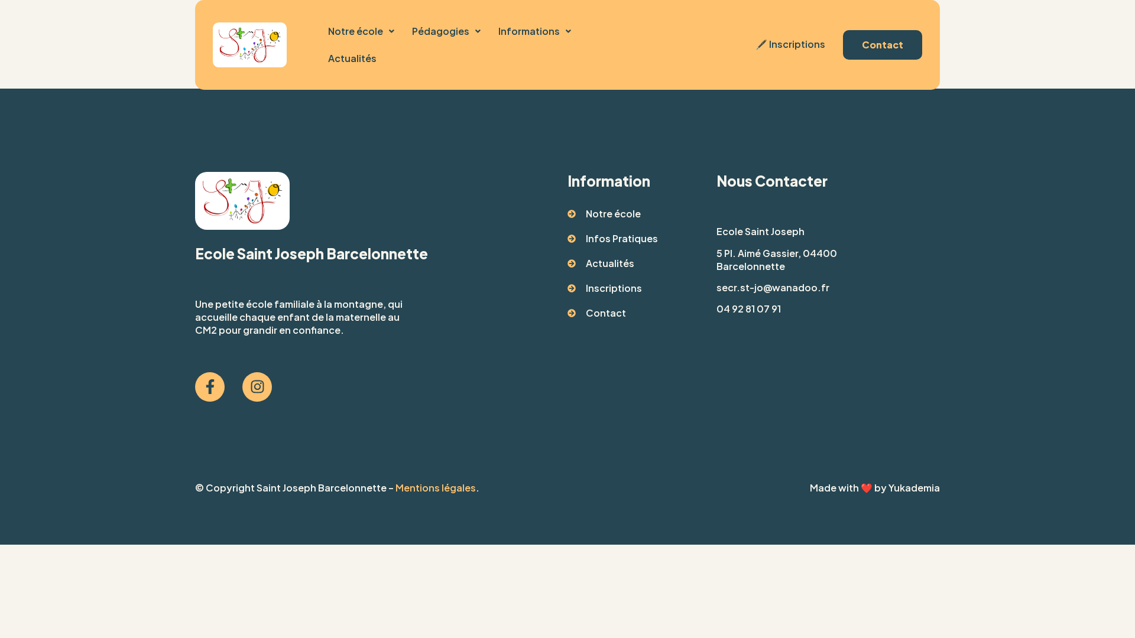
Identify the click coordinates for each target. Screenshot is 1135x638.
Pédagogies (440, 31)
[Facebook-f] (210, 387)
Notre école (355, 31)
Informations (529, 31)
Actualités (352, 58)
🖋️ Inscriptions (789, 44)
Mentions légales (435, 487)
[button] (361, 31)
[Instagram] (257, 387)
